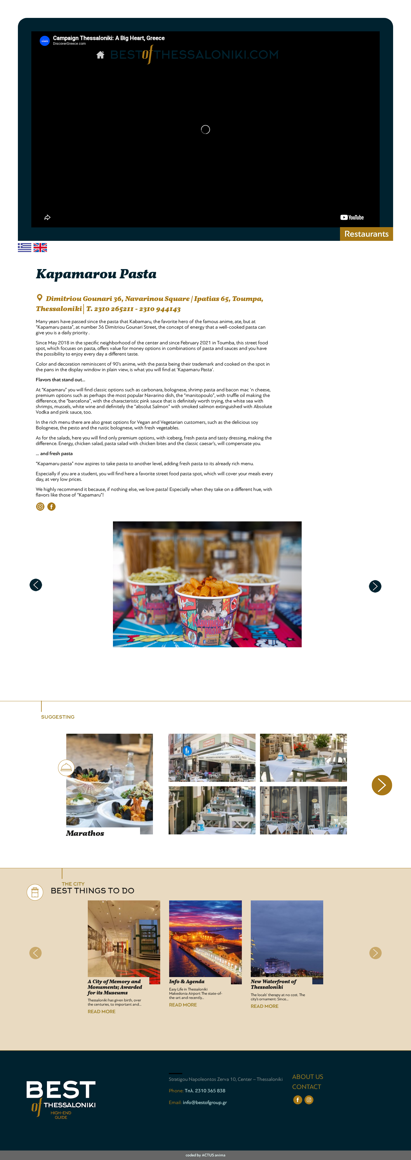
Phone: (177, 1090)
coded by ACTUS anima (205, 1155)
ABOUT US (307, 1077)
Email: (176, 1102)
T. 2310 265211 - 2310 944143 (133, 309)
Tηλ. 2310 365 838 (205, 1090)
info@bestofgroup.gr (205, 1102)
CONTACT (306, 1087)
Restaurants (366, 234)
